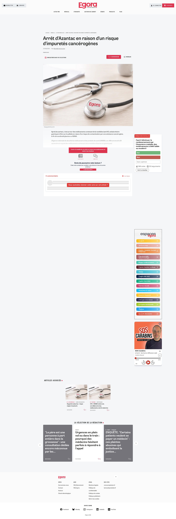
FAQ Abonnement (78, 485)
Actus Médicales (60, 32)
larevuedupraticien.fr (110, 488)
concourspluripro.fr (109, 485)
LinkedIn (101, 509)
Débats (103, 12)
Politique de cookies (94, 493)
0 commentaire (115, 57)
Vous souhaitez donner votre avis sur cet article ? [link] (88, 185)
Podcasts (112, 12)
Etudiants (77, 12)
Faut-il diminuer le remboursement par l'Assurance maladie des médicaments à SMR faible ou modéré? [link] (147, 144)
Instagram (90, 509)
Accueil (47, 32)
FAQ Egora (77, 488)
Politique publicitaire (94, 496)
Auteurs (60, 490)
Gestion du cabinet (90, 12)
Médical (66, 12)
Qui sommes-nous (63, 485)
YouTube (113, 509)
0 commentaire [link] (52, 176)
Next (136, 443)
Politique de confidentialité (93, 489)
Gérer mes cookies (94, 499)
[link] (142, 136)
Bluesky (77, 509)
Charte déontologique (64, 493)
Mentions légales (93, 485)
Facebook (66, 509)
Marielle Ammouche (59, 48)
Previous (40, 445)
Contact (60, 488)
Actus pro (57, 12)
